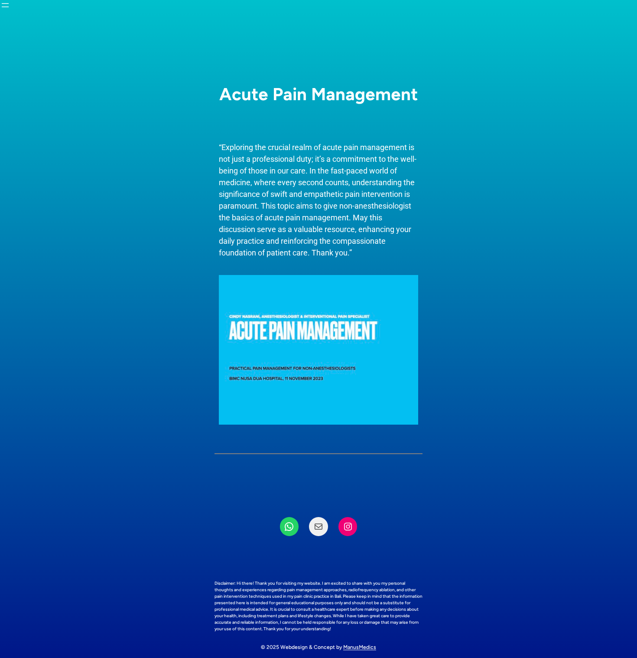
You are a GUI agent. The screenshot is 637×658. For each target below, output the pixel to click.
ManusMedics (359, 647)
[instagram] (348, 526)
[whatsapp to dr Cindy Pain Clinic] (289, 526)
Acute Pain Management (318, 94)
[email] (318, 526)
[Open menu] (5, 5)
